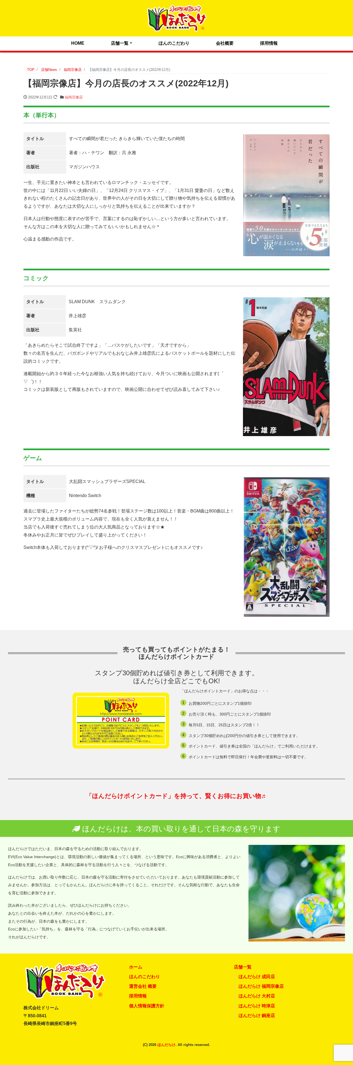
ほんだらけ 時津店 (257, 1005)
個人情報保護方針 (146, 1005)
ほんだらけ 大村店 (257, 996)
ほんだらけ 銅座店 (257, 1015)
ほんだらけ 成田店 (257, 976)
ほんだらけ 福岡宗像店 (261, 986)
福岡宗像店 (74, 97)
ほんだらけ (166, 1045)
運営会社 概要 (143, 986)
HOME (77, 43)
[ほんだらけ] (176, 17)
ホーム (135, 967)
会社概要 (225, 43)
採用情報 (269, 43)
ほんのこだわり (174, 43)
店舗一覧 (120, 43)
